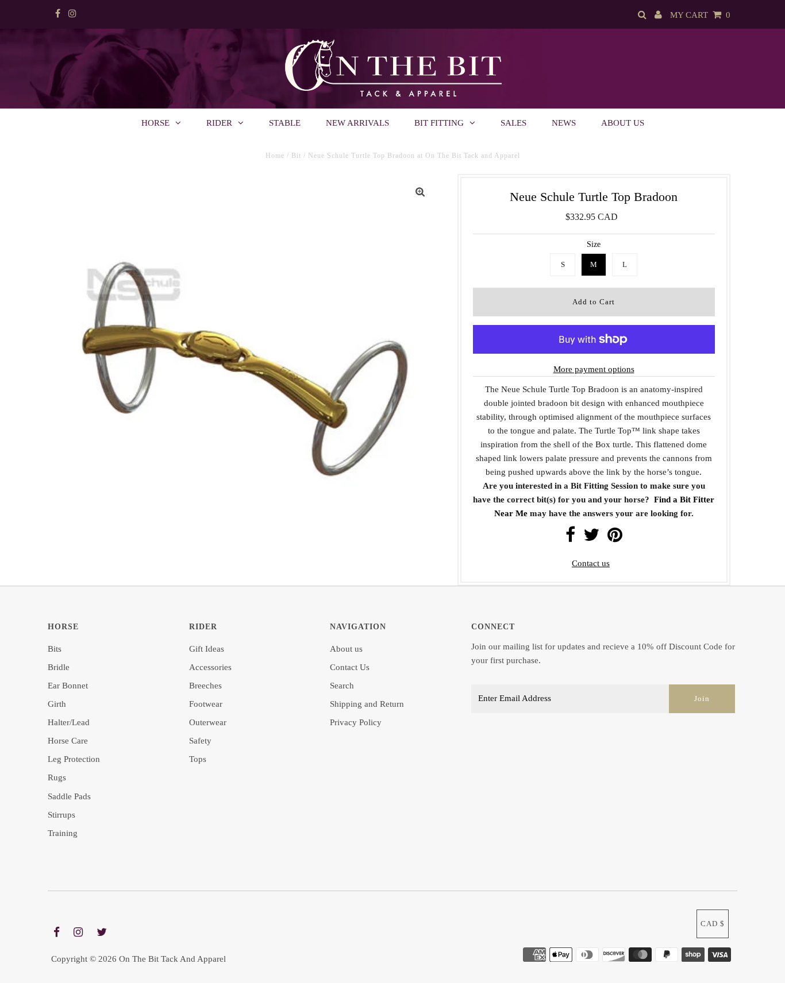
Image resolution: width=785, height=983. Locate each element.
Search (342, 685)
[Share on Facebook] (570, 538)
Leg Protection (74, 759)
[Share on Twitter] (591, 538)
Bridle (59, 667)
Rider (219, 122)
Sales (513, 122)
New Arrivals (357, 122)
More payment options (593, 369)
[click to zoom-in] (420, 192)
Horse (155, 122)
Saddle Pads (69, 796)
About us (622, 122)
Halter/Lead (69, 722)
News (564, 122)
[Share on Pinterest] (614, 538)
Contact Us (350, 667)
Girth (57, 704)
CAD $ (713, 923)
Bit (296, 156)
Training (63, 833)
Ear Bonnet (68, 685)
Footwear (205, 704)
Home (274, 156)
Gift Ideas (206, 648)
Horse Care (68, 740)
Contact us (591, 563)
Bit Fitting (439, 122)
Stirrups (61, 814)
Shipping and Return (367, 704)
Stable (285, 122)
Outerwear (207, 722)
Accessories (210, 667)
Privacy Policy (356, 722)
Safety (200, 740)
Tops (197, 759)
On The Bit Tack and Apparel (172, 958)
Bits (54, 648)
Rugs (57, 777)
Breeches (205, 685)
